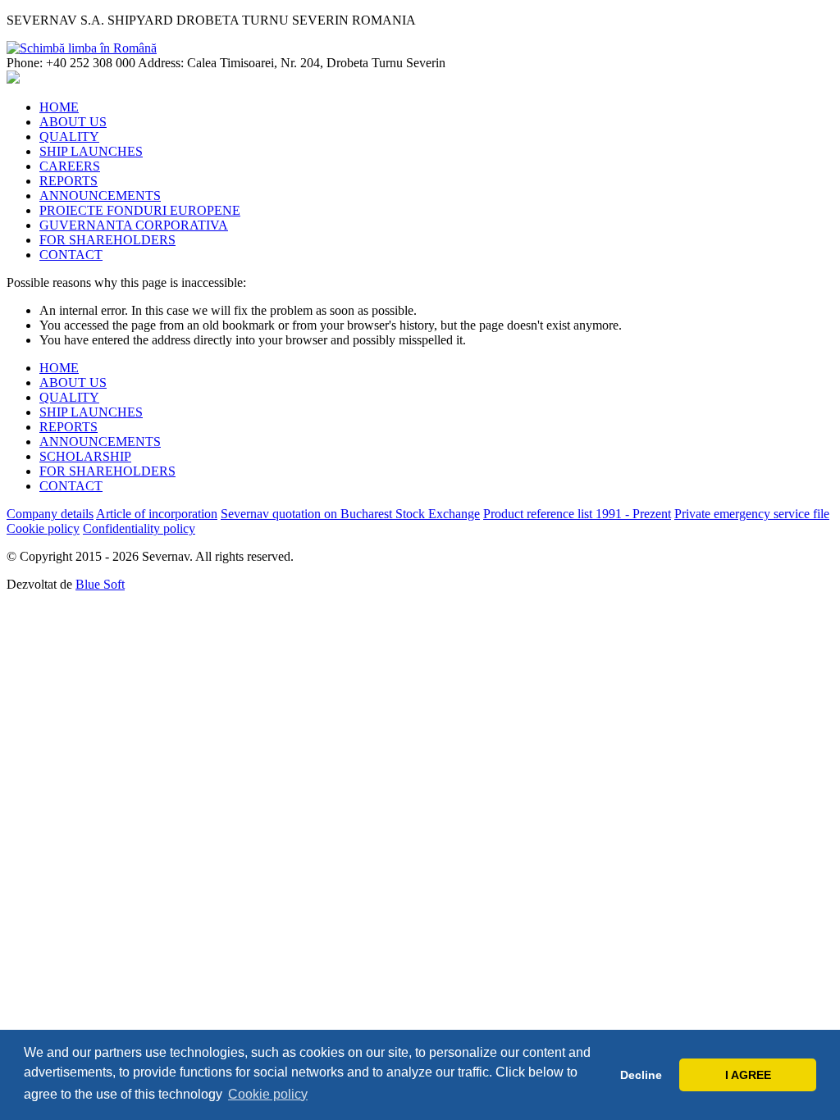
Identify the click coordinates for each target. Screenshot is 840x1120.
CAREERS (69, 166)
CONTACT (71, 255)
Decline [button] (641, 1074)
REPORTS (68, 181)
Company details (50, 514)
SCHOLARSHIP (85, 456)
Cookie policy (43, 528)
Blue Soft (100, 584)
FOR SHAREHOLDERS (107, 240)
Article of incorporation (156, 514)
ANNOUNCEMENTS (100, 196)
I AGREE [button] (748, 1074)
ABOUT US (73, 122)
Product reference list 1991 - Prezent (577, 514)
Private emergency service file (751, 514)
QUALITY (69, 136)
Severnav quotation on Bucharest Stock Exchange (350, 514)
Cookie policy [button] (268, 1094)
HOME (59, 107)
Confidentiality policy (139, 528)
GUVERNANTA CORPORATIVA (133, 225)
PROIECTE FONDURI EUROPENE (139, 210)
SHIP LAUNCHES (91, 151)
